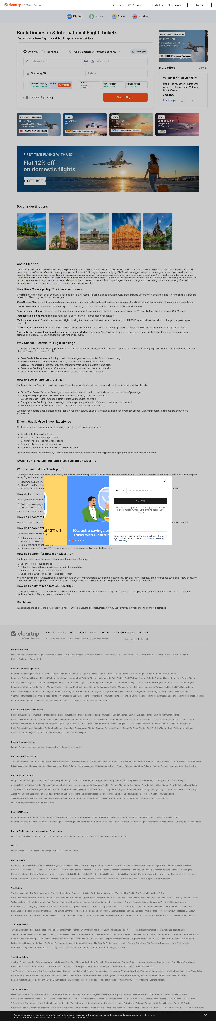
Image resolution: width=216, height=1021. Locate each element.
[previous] (47, 510)
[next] (105, 510)
